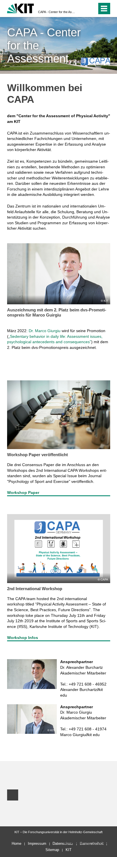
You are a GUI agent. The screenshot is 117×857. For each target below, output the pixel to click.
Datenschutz (63, 843)
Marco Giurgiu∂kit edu (80, 734)
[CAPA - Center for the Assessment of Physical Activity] (95, 62)
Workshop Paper (23, 492)
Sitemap (52, 850)
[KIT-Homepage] (20, 7)
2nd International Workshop (34, 588)
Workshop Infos (22, 637)
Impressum (37, 843)
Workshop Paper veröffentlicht (37, 454)
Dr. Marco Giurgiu (44, 330)
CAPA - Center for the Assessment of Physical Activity (57, 12)
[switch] (82, 8)
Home (16, 843)
